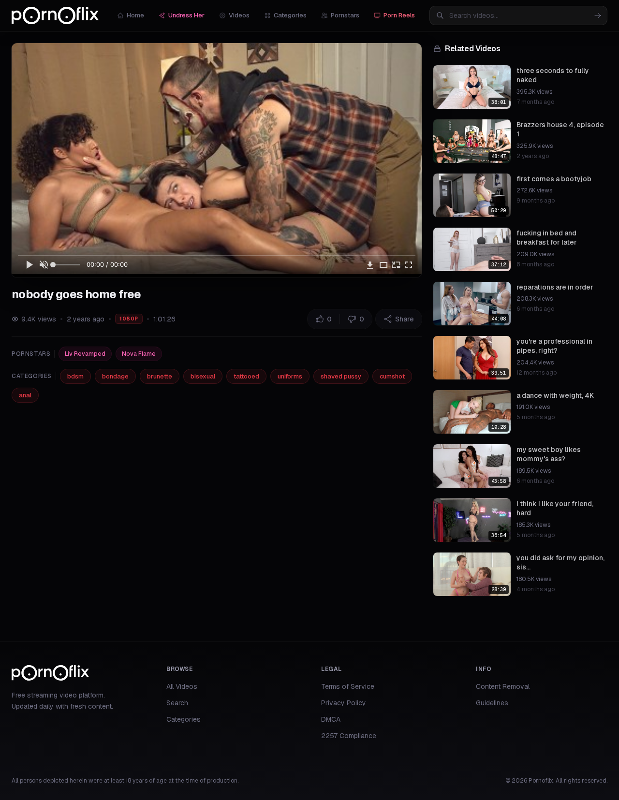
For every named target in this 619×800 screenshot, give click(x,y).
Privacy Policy (343, 702)
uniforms (290, 376)
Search (177, 702)
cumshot (392, 376)
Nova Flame (139, 354)
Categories (290, 15)
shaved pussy (341, 376)
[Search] (598, 15)
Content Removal (503, 686)
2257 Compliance (348, 735)
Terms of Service (347, 686)
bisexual (203, 376)
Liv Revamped (85, 354)
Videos (239, 15)
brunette (159, 376)
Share (404, 319)
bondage (115, 376)
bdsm (75, 376)
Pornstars (345, 15)
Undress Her (186, 15)
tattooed (246, 376)
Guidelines (492, 702)
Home (135, 15)
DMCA (330, 719)
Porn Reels (399, 15)
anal (25, 395)
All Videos (181, 686)
